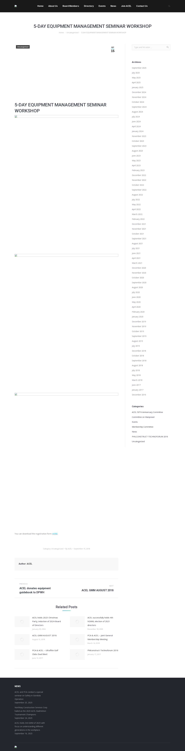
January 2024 (137, 131)
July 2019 (136, 346)
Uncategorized (72, 32)
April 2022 (136, 209)
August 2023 (137, 150)
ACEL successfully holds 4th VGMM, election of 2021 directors (100, 621)
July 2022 (136, 199)
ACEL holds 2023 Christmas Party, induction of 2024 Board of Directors (46, 621)
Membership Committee (142, 427)
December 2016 (139, 394)
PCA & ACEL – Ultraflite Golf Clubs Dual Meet (45, 652)
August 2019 (137, 341)
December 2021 (139, 224)
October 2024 (138, 102)
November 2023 (139, 136)
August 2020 (137, 287)
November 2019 (139, 326)
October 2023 (138, 141)
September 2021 (139, 238)
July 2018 (136, 370)
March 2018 (137, 380)
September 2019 (139, 336)
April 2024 (136, 126)
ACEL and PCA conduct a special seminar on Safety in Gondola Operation (29, 695)
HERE (55, 533)
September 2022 (139, 189)
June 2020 (136, 297)
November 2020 (139, 272)
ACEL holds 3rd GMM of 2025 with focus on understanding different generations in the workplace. (30, 726)
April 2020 (136, 307)
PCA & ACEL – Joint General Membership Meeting (100, 637)
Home (61, 32)
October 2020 (138, 277)
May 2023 (136, 160)
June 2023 (136, 155)
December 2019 (139, 321)
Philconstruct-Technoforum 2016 (102, 650)
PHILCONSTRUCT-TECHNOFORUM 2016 (150, 436)
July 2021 (136, 248)
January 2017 (137, 390)
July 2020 (136, 292)
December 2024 (139, 92)
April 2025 (136, 82)
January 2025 (137, 87)
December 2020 (139, 268)
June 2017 (136, 385)
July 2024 (136, 116)
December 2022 (139, 175)
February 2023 (138, 170)
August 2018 (137, 365)
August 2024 (137, 111)
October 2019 (138, 331)
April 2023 (136, 165)
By (68, 548)
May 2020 (136, 302)
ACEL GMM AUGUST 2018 (44, 635)
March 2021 (137, 263)
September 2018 (139, 360)
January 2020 (137, 316)
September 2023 (139, 146)
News (134, 431)
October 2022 (138, 185)
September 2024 (139, 107)
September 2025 (139, 68)
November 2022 (139, 180)
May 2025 (136, 77)
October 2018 (138, 355)
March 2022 (137, 214)
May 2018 (136, 375)
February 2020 (138, 311)
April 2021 (136, 258)
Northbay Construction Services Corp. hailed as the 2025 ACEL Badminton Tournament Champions (31, 711)
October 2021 (138, 233)
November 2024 (139, 97)
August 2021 (137, 243)
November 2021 (139, 229)
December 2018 (139, 350)
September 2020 (139, 282)
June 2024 (136, 121)
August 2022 (137, 194)
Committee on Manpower (143, 417)
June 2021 (136, 253)
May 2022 (136, 204)
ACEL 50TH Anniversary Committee (147, 412)
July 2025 (136, 72)
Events (135, 422)
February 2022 (138, 219)
